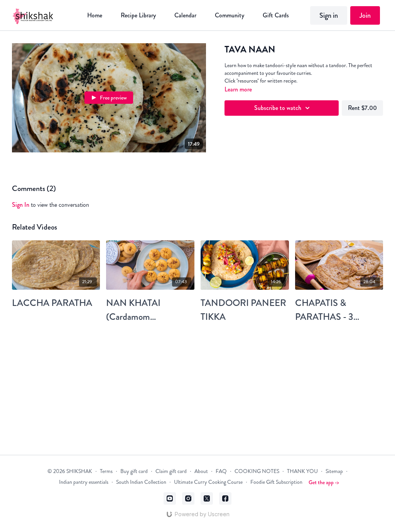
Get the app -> (324, 482)
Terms (106, 471)
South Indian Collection (141, 482)
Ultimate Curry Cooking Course (208, 482)
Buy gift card (134, 471)
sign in (20, 204)
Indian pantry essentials (83, 482)
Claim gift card (171, 471)
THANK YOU (302, 471)
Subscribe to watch (277, 107)
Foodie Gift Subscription (276, 482)
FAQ (221, 471)
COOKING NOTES (257, 471)
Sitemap (334, 471)
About (201, 471)
